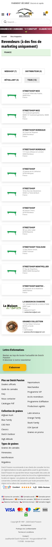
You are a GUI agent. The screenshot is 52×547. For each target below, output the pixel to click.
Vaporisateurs (33, 382)
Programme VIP (34, 392)
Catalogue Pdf (7, 403)
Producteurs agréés (36, 406)
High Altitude (7, 439)
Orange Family (33, 417)
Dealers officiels (8, 384)
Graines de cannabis (10, 447)
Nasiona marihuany (11, 502)
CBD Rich (5, 424)
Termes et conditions (26, 532)
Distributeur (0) (33, 71)
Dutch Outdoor (8, 434)
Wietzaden (9, 499)
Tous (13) (32, 80)
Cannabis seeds (28, 497)
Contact (25, 536)
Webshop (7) (10, 71)
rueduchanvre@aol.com (32, 312)
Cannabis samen (44, 497)
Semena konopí (28, 502)
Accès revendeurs (35, 396)
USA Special (32, 427)
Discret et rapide (27, 3)
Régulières (6, 462)
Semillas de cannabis (25, 499)
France (8, 52)
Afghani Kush (7, 415)
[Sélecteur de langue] (8, 14)
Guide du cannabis (9, 389)
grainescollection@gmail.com (34, 332)
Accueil (4, 37)
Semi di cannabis (43, 499)
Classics (4, 429)
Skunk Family (33, 422)
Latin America (33, 413)
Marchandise (33, 387)
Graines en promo (35, 432)
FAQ (3, 394)
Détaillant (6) (11, 80)
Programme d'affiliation (38, 401)
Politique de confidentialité (26, 529)
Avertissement (26, 525)
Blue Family (6, 420)
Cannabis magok (44, 502)
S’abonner (14, 367)
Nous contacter (8, 398)
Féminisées (6, 452)
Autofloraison (7, 457)
